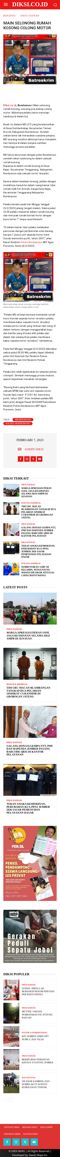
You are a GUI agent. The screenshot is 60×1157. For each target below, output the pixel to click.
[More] (50, 94)
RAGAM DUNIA (29, 1078)
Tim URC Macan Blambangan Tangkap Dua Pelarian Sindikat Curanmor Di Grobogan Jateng (38, 512)
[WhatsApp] (30, 94)
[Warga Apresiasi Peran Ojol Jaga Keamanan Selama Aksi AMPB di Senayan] (11, 490)
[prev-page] (5, 1099)
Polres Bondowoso (31, 242)
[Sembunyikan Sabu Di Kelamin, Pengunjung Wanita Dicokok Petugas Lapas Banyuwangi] (11, 569)
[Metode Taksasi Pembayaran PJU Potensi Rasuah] (11, 1013)
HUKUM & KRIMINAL (31, 503)
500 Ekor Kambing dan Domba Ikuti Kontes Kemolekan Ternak (36, 1084)
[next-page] (11, 1099)
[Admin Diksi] (20, 449)
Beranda (9, 15)
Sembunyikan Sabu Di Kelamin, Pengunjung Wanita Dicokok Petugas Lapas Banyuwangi (37, 571)
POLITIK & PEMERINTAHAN (34, 1033)
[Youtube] (39, 459)
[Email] (40, 94)
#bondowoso (23, 419)
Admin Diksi (34, 449)
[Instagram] (27, 459)
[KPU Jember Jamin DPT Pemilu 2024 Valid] (11, 1036)
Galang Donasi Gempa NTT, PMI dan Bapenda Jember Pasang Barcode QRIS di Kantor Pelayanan (29, 750)
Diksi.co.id (9, 105)
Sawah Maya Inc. (38, 1155)
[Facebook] (10, 94)
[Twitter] (20, 94)
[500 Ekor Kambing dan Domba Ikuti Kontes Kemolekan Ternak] (11, 1082)
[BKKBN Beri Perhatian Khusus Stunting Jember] (11, 1059)
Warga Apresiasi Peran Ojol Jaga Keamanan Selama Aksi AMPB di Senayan (28, 635)
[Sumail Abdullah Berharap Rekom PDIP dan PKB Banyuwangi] (11, 990)
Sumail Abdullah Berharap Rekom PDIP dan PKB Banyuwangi (38, 991)
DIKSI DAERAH (29, 15)
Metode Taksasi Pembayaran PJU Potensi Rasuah (37, 1014)
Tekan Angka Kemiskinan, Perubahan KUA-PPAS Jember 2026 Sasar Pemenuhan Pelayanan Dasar (38, 551)
